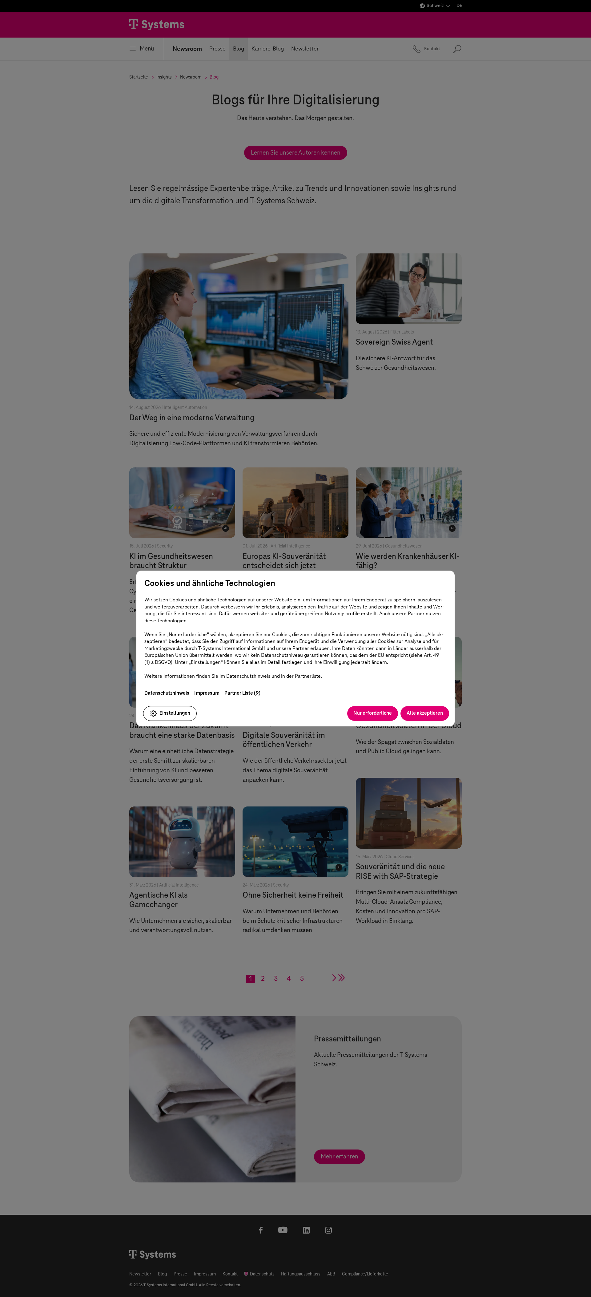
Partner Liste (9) (242, 693)
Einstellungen (174, 713)
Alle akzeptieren (425, 713)
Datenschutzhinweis (166, 693)
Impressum (206, 693)
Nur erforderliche (372, 713)
